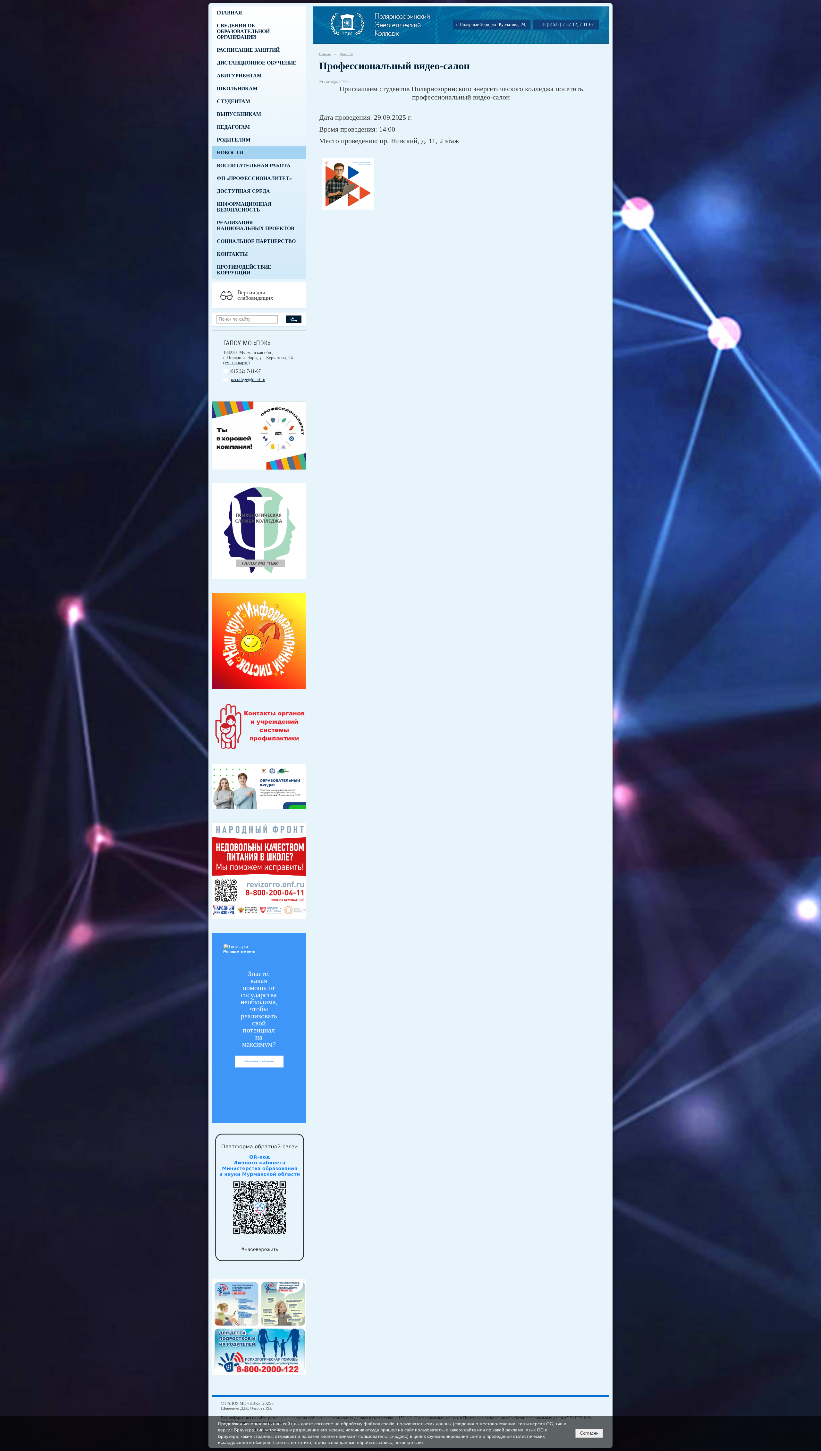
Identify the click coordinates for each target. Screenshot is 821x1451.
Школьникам (237, 88)
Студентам (233, 101)
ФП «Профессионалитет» (254, 178)
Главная (229, 12)
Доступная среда (243, 191)
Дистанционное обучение (256, 62)
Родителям (233, 140)
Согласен (589, 1433)
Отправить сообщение (259, 1061)
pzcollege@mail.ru (248, 379)
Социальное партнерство (256, 241)
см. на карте (236, 362)
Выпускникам (239, 114)
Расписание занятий (248, 50)
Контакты (232, 254)
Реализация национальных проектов (255, 225)
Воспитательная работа (254, 165)
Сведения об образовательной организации (243, 31)
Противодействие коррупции (244, 269)
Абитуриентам (239, 75)
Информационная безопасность (244, 206)
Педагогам (233, 127)
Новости (230, 152)
